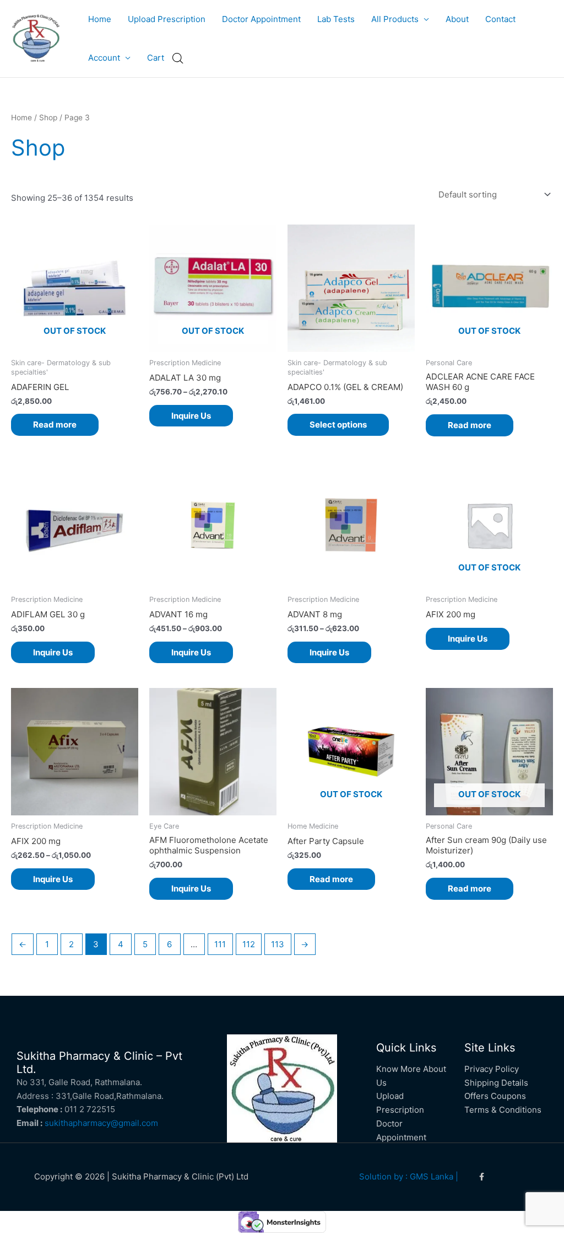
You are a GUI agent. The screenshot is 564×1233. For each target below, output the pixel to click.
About (457, 19)
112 (248, 944)
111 (220, 944)
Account (104, 57)
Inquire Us (191, 415)
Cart (155, 57)
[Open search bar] (177, 58)
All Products (395, 19)
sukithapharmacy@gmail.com (101, 1123)
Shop (48, 117)
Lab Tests (336, 19)
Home (99, 19)
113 (277, 944)
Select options (338, 424)
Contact (500, 19)
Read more (55, 424)
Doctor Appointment (261, 19)
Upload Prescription (166, 19)
